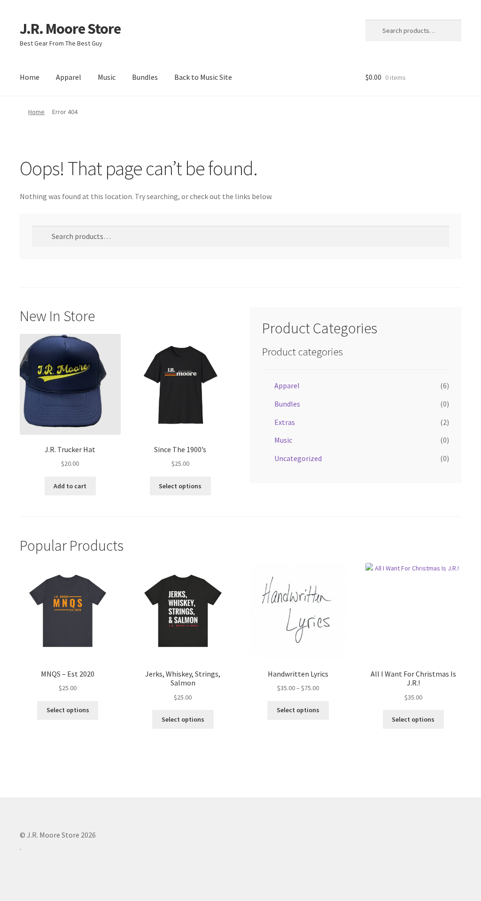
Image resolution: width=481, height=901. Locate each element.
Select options (180, 486)
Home (29, 77)
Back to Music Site (203, 77)
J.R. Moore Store (70, 28)
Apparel (68, 77)
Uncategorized (298, 458)
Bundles (145, 77)
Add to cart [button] (70, 486)
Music (107, 77)
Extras (284, 422)
